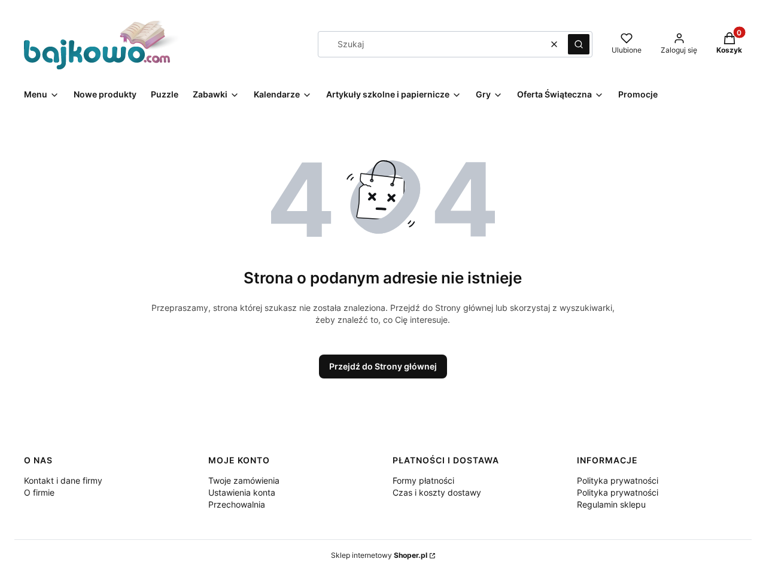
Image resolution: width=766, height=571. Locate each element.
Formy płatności (423, 480)
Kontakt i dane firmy (63, 480)
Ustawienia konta (241, 492)
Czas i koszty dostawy (437, 492)
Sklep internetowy (379, 555)
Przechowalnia (236, 504)
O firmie (39, 492)
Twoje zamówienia (243, 480)
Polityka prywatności (617, 480)
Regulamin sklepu (611, 504)
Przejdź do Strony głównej (383, 366)
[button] (578, 44)
